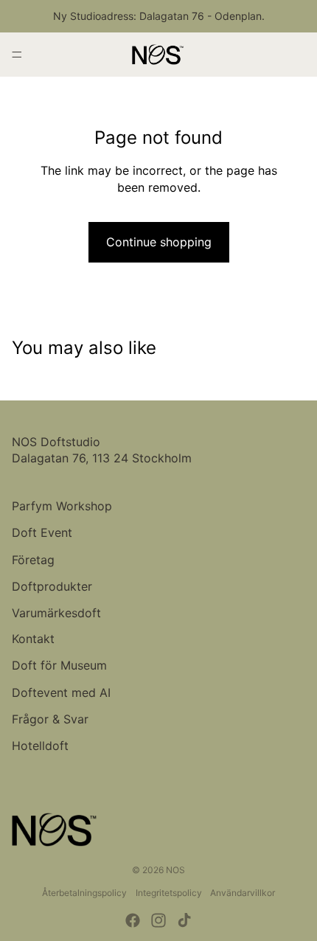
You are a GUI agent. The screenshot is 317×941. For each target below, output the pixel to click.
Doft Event (42, 532)
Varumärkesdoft (56, 612)
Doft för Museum (59, 665)
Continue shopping (159, 242)
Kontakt (33, 638)
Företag (33, 559)
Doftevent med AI (61, 692)
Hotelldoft (40, 745)
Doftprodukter (52, 586)
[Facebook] (133, 920)
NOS (175, 869)
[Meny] (17, 55)
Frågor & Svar (50, 719)
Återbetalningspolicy (84, 892)
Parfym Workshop (62, 506)
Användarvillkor (242, 892)
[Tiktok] (184, 920)
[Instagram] (158, 920)
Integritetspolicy (169, 892)
